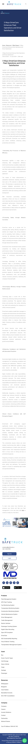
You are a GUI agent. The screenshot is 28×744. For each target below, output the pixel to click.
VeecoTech (18, 738)
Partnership (4, 718)
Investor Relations (6, 712)
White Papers (16, 45)
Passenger (4, 673)
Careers (3, 709)
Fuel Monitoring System (7, 605)
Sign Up (9, 554)
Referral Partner (5, 721)
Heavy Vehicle (5, 664)
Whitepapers (4, 684)
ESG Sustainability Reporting (9, 638)
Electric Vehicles (5, 623)
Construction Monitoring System (10, 611)
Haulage (3, 670)
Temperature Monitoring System (10, 608)
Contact (3, 715)
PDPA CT (19, 742)
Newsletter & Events (6, 693)
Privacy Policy (5, 740)
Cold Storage (4, 661)
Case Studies (4, 690)
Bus (2, 655)
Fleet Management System (8, 599)
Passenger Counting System (9, 626)
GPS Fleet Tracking (6, 602)
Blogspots (4, 687)
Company (3, 706)
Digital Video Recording (7, 629)
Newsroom (9, 45)
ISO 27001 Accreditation (8, 696)
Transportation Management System (11, 644)
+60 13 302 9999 (6, 549)
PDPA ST (14, 742)
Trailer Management (6, 620)
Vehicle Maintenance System (9, 614)
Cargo (2, 667)
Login (9, 558)
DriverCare (4, 635)
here (23, 510)
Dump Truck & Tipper (7, 658)
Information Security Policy (15, 740)
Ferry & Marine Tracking (7, 641)
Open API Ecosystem (7, 632)
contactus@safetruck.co (8, 547)
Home (3, 45)
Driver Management (6, 617)
